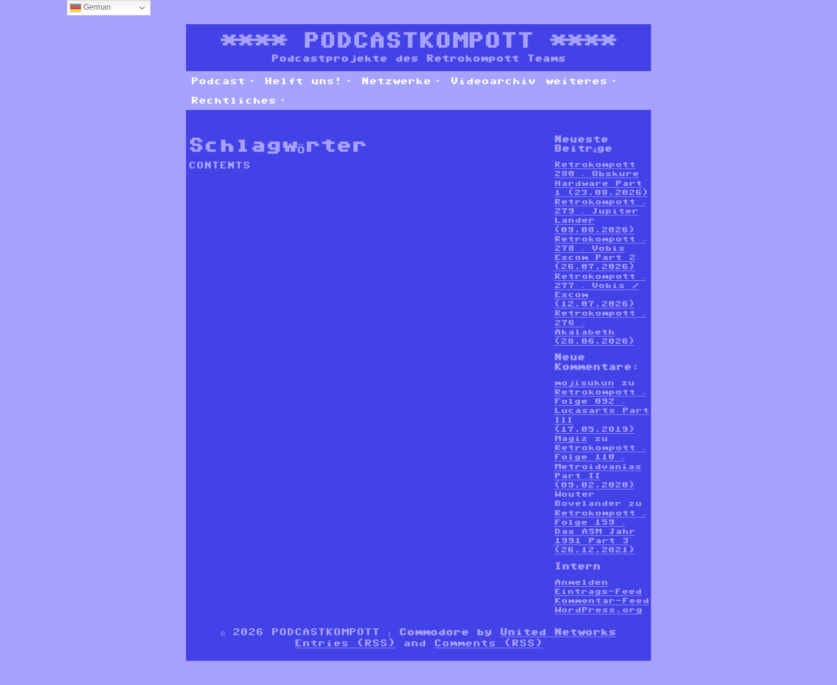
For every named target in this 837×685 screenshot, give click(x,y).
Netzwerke (396, 80)
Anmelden (581, 582)
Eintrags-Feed (598, 591)
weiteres (576, 80)
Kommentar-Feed (601, 600)
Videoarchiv (493, 80)
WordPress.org (598, 609)
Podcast (218, 80)
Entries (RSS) (344, 643)
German (96, 7)
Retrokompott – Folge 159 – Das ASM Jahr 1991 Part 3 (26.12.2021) (600, 531)
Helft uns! (303, 80)
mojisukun (584, 382)
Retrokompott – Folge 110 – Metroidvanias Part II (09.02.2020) (600, 466)
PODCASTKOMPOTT (418, 39)
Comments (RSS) (488, 643)
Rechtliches (233, 100)
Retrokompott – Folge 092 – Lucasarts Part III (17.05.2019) (601, 410)
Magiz (571, 438)
